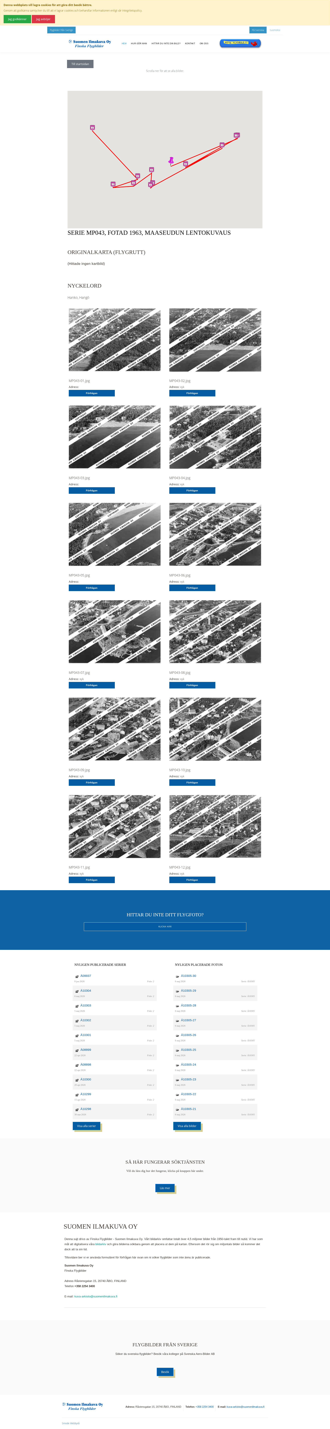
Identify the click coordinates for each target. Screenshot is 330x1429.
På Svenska (258, 30)
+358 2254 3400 (205, 1406)
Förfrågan (91, 393)
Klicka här (165, 926)
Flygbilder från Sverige (61, 30)
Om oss (204, 43)
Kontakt (190, 43)
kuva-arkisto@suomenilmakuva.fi (95, 1296)
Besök (165, 1372)
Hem (124, 43)
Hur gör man (139, 43)
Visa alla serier (86, 1126)
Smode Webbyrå (70, 1423)
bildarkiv (100, 1244)
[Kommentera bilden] (115, 342)
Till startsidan (80, 64)
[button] (171, 161)
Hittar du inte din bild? (166, 43)
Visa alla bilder (187, 1126)
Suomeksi (275, 30)
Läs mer (165, 1188)
